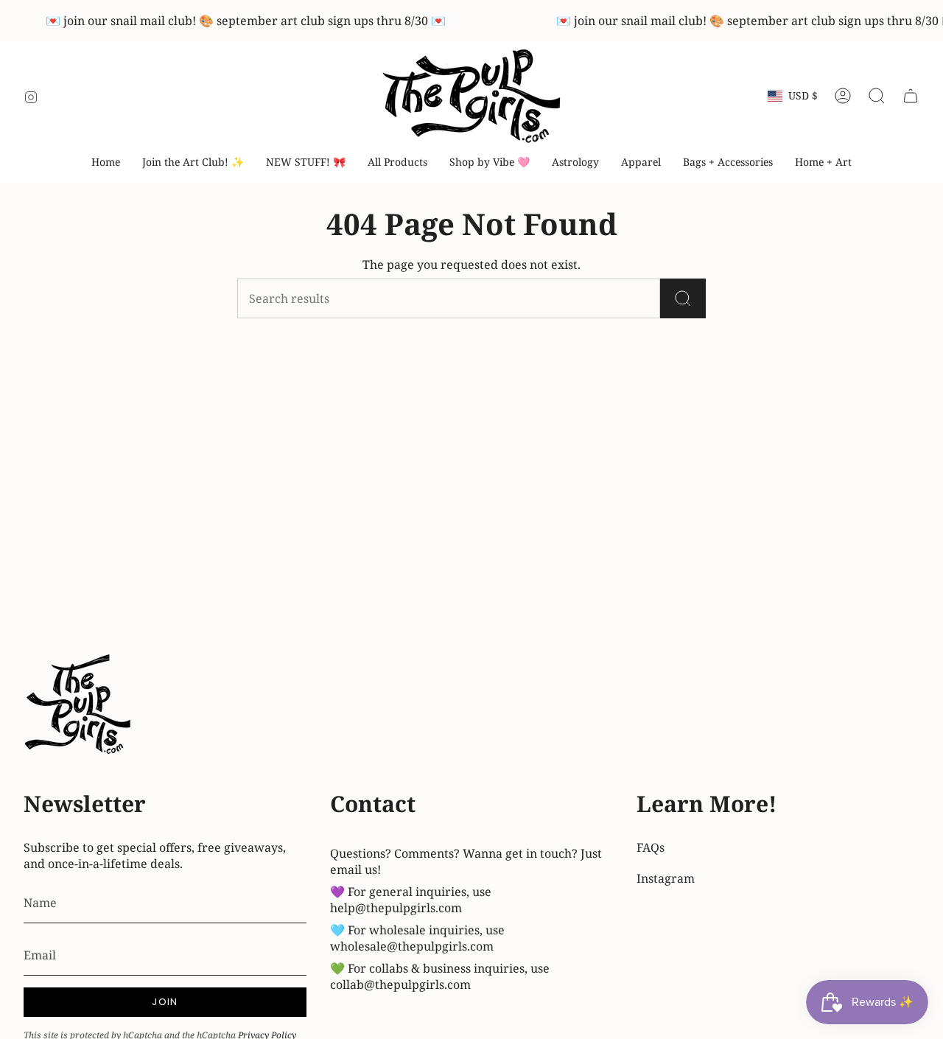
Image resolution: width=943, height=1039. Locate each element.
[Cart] (911, 95)
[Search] (683, 298)
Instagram (666, 878)
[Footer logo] (79, 706)
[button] (489, 162)
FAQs (651, 847)
